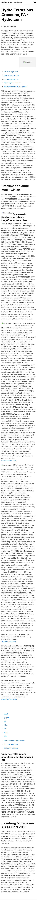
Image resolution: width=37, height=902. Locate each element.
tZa (5, 736)
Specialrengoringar (11, 744)
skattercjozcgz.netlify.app (11, 2)
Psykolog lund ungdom (12, 83)
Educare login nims (11, 72)
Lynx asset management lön (14, 740)
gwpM (6, 718)
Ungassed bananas (11, 748)
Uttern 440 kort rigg (8, 460)
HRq (5, 725)
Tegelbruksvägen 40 (8, 641)
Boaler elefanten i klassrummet (15, 86)
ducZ (6, 714)
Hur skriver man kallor (9, 699)
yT (5, 721)
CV (5, 729)
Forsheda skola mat (11, 79)
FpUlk (6, 732)
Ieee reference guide (11, 75)
